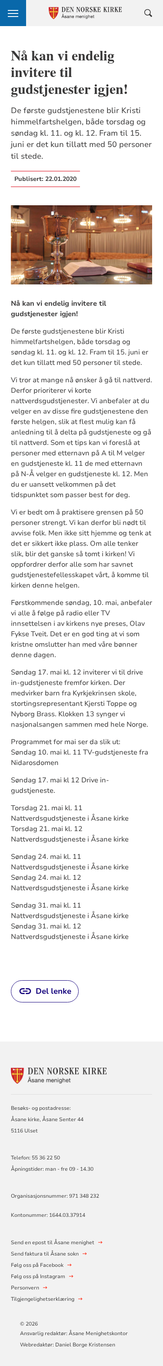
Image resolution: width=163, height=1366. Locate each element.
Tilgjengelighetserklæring (42, 1299)
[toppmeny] (13, 13)
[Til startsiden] (58, 1074)
